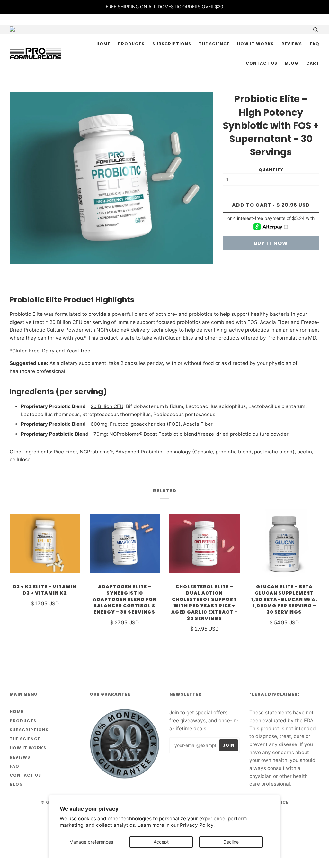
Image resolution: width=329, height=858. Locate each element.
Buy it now (271, 243)
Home (103, 44)
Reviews (291, 44)
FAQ (314, 44)
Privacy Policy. (197, 825)
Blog (291, 63)
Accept (161, 841)
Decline (231, 841)
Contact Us (261, 63)
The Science (214, 44)
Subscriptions (171, 44)
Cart (312, 63)
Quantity (271, 169)
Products (131, 44)
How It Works (255, 44)
